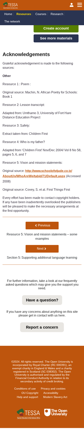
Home (8, 14)
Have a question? (42, 300)
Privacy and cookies (53, 388)
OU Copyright (29, 392)
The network (12, 21)
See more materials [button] (56, 38)
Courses (40, 14)
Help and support (27, 397)
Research (57, 14)
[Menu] (79, 5)
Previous (46, 225)
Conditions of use (25, 388)
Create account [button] (56, 28)
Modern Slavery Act (55, 397)
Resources (23, 14)
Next (48, 248)
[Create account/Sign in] (71, 5)
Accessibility (50, 392)
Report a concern (42, 327)
